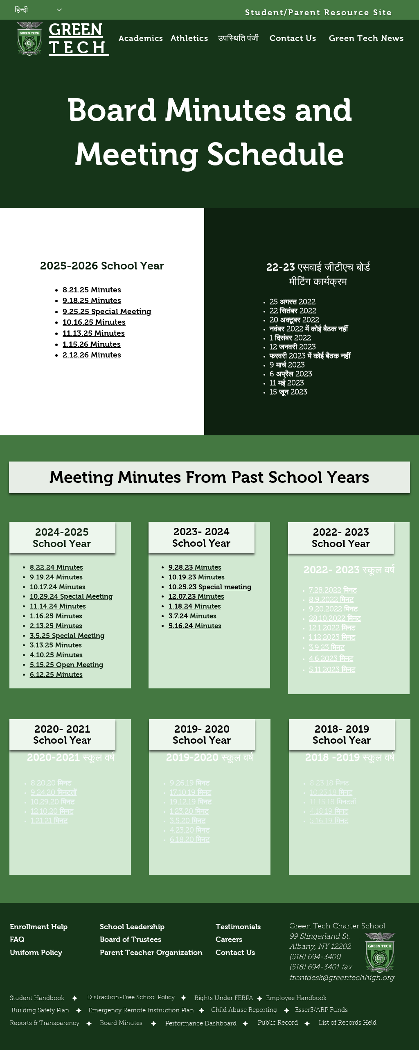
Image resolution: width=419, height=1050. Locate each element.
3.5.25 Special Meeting (67, 636)
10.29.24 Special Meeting (71, 596)
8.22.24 (42, 567)
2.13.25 (42, 626)
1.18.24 (180, 606)
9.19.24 (42, 577)
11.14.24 (43, 606)
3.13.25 (41, 645)
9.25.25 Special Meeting (107, 311)
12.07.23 (183, 596)
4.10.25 (42, 655)
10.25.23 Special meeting (210, 587)
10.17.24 (43, 587)
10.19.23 (183, 577)
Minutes (69, 567)
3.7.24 (178, 616)
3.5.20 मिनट (187, 821)
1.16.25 (42, 616)
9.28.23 (182, 567)
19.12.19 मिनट (191, 802)
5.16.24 (181, 626)
